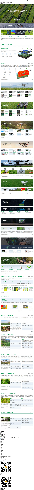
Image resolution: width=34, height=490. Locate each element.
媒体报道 (1, 447)
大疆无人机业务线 (2, 442)
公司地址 (1, 454)
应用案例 (1, 448)
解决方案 (1, 451)
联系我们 (1, 453)
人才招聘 (1, 455)
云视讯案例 (1, 450)
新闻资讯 (1, 445)
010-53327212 (2, 489)
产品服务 (1, 441)
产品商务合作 (1, 444)
